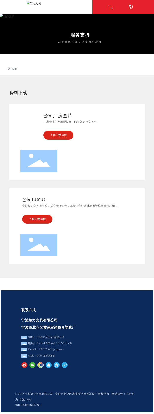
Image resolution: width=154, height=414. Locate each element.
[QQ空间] (57, 365)
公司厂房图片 (57, 115)
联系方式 (28, 310)
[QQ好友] (49, 365)
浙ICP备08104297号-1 (28, 405)
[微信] (32, 365)
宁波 (22, 399)
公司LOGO (33, 199)
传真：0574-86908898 (41, 355)
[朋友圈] (40, 365)
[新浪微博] (24, 365)
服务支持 (80, 35)
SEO (28, 399)
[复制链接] (65, 365)
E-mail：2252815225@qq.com (46, 349)
